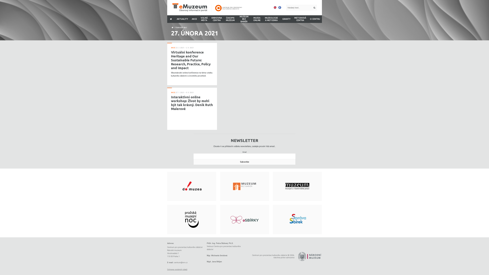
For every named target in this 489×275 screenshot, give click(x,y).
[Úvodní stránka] (208, 7)
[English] (275, 7)
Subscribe (244, 162)
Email (245, 152)
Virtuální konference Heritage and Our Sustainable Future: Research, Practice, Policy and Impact (191, 60)
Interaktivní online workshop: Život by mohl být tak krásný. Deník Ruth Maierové (192, 103)
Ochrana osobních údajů (177, 270)
